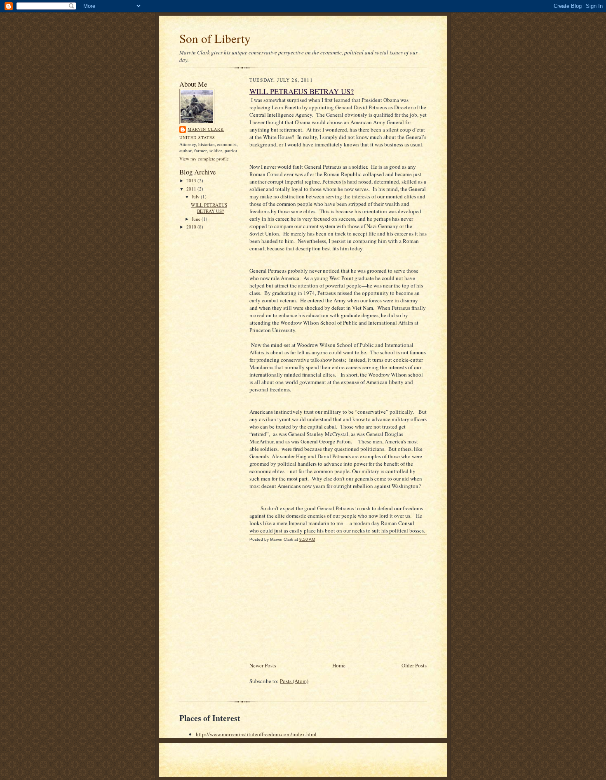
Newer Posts (262, 665)
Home (338, 665)
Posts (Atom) (294, 681)
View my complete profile (204, 159)
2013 (191, 180)
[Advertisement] (204, 359)
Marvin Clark (206, 129)
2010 (191, 227)
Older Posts (414, 665)
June (197, 219)
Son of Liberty (215, 38)
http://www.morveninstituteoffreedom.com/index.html (256, 734)
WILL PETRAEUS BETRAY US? (209, 208)
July (196, 196)
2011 (191, 189)
